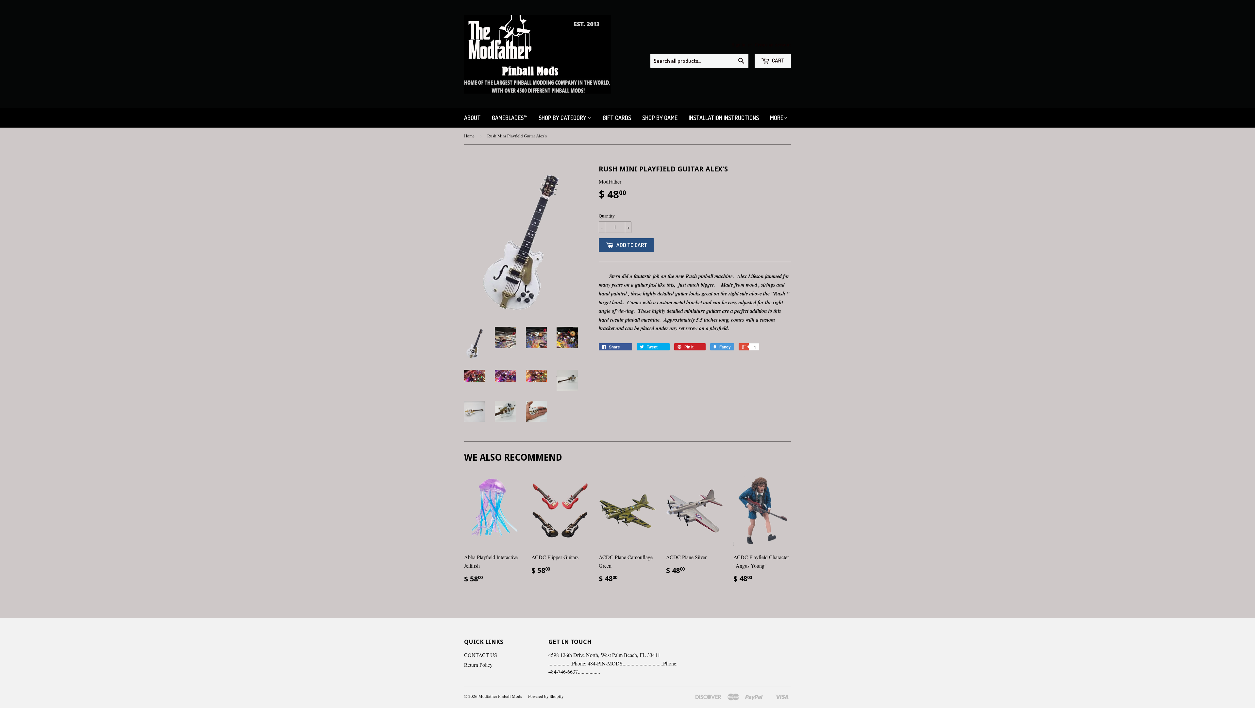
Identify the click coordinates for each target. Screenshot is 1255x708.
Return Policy (478, 664)
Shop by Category (563, 117)
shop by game (660, 117)
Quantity (607, 216)
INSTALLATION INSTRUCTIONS (724, 117)
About (472, 117)
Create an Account (773, 45)
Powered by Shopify (546, 696)
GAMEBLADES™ (509, 117)
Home (469, 136)
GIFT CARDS (617, 117)
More (776, 117)
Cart (777, 60)
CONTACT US (480, 654)
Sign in (738, 45)
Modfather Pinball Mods (500, 696)
